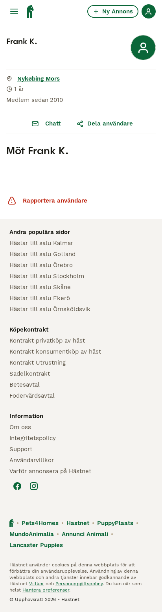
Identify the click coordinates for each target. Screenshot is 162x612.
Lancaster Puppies (36, 545)
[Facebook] (17, 486)
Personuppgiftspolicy (79, 583)
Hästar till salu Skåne (40, 287)
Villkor (36, 583)
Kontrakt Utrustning (37, 362)
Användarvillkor (31, 460)
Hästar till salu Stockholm (46, 276)
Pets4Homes (40, 523)
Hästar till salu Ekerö (39, 298)
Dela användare (110, 123)
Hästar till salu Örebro (41, 265)
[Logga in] (149, 11)
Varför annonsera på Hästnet (50, 471)
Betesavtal (24, 384)
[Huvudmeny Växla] (14, 11)
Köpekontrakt (28, 329)
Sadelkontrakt (29, 373)
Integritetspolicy (32, 438)
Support (20, 449)
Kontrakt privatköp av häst (47, 340)
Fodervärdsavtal (32, 395)
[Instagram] (34, 486)
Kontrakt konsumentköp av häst (55, 351)
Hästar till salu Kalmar (41, 243)
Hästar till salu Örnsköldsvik (49, 309)
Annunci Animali (85, 534)
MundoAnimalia (31, 534)
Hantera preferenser (45, 590)
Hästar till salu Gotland (42, 254)
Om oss (20, 427)
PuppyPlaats (115, 523)
